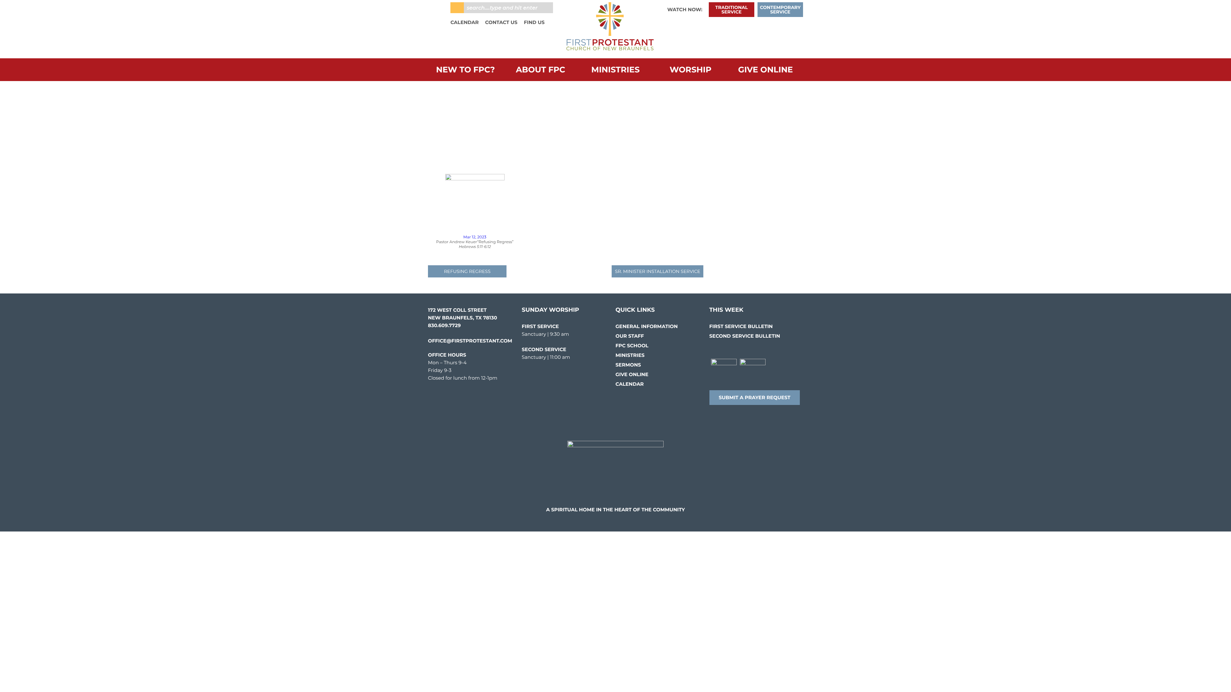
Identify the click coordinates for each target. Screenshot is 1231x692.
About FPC (540, 70)
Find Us (534, 22)
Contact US (501, 22)
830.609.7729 (444, 325)
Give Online (765, 70)
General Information (647, 326)
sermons (628, 365)
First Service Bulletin (741, 326)
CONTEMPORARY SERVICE (780, 9)
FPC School (632, 345)
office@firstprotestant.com (470, 341)
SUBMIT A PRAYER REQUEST (755, 397)
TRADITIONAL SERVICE (731, 9)
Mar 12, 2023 (474, 237)
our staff (630, 336)
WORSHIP (691, 70)
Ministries (615, 70)
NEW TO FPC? (465, 70)
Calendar (464, 22)
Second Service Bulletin (744, 336)
